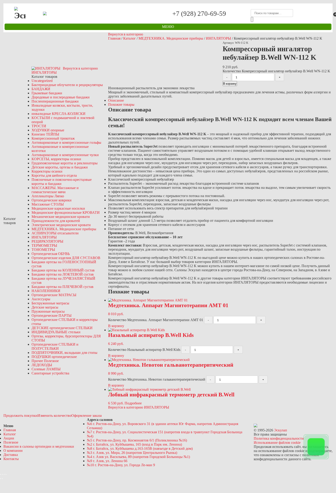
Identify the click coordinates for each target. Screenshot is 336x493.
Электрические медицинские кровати (61, 225)
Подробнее (133, 403)
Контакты (11, 459)
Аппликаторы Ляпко (48, 196)
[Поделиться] (2, 474)
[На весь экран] (4, 474)
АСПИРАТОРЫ (55, 233)
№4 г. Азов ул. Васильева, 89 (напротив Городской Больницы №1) (138, 457)
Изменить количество (54, 415)
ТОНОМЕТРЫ (43, 250)
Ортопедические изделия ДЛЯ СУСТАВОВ (66, 258)
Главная (114, 38)
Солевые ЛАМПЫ (46, 369)
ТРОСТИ (39, 126)
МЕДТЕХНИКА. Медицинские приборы (64, 229)
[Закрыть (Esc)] (0, 474)
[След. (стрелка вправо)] (2, 478)
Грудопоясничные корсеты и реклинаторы (65, 163)
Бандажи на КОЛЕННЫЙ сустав (63, 270)
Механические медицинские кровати (61, 217)
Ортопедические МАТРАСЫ (54, 295)
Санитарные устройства (50, 373)
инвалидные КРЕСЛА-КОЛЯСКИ (58, 114)
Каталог (129, 38)
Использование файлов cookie (277, 442)
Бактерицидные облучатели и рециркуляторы (67, 85)
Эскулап (280, 430)
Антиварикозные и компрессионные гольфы (66, 142)
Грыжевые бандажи (47, 93)
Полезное (10, 442)
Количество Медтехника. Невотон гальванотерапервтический (156, 379)
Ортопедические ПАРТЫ (52, 315)
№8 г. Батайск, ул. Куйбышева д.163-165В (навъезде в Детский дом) (140, 448)
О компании (13, 450)
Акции (8, 438)
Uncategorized (42, 81)
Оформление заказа (86, 415)
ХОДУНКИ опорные (48, 130)
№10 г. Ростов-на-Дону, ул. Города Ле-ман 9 (121, 465)
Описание (116, 100)
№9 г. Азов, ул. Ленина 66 (107, 461)
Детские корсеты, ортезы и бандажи (60, 167)
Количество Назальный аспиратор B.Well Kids (144, 350)
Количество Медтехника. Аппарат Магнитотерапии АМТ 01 (155, 320)
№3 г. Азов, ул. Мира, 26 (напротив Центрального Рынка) (132, 453)
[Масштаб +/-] (5, 474)
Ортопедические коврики (52, 200)
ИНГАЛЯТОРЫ (44, 237)
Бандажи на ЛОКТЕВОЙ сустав (63, 274)
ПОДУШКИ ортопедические (54, 357)
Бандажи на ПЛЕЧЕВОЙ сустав (62, 287)
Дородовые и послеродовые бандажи (61, 97)
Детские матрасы (45, 307)
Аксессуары (41, 299)
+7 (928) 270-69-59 (199, 13)
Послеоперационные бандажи (55, 101)
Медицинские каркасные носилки (58, 208)
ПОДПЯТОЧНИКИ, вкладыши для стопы (64, 353)
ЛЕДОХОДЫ (42, 365)
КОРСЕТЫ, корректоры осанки (56, 159)
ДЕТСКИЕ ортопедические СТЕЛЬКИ (62, 328)
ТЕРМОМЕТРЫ (44, 245)
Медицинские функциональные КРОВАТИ (66, 212)
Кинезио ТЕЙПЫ (45, 134)
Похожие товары (121, 104)
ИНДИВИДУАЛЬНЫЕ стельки (56, 332)
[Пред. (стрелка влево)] (0, 478)
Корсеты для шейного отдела (54, 175)
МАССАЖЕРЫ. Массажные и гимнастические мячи (55, 190)
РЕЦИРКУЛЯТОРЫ (47, 241)
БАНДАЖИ (41, 89)
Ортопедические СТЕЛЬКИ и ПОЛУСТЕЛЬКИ (55, 346)
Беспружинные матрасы (50, 303)
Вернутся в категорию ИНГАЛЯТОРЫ (138, 407)
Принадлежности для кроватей (56, 221)
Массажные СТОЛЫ (48, 204)
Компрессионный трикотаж (53, 138)
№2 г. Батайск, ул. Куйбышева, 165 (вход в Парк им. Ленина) (134, 444)
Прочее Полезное (45, 361)
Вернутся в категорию (125, 34)
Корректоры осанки (47, 171)
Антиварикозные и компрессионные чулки (65, 155)
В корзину (230, 83)
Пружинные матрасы (48, 311)
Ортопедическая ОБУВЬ (51, 254)
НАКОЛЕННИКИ (46, 291)
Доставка (10, 455)
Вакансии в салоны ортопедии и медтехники (38, 446)
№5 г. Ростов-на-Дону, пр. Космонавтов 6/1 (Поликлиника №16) (137, 440)
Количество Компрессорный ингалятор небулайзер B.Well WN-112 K (276, 71)
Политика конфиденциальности (279, 438)
